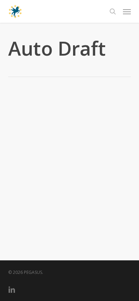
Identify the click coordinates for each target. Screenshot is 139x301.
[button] (127, 11)
